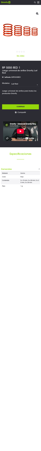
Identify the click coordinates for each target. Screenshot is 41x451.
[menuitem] (35, 2)
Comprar (20, 107)
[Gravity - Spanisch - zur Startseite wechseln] (6, 2)
